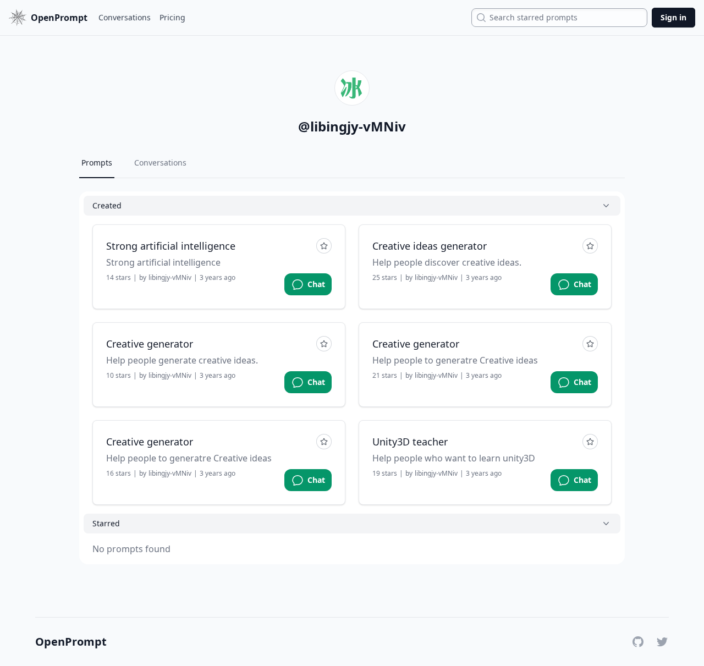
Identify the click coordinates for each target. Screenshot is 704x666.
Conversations (124, 17)
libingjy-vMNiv (169, 277)
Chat (316, 284)
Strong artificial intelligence (170, 245)
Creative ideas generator (429, 245)
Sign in (673, 17)
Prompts (96, 162)
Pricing (172, 17)
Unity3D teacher (410, 441)
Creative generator (149, 343)
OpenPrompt (71, 641)
